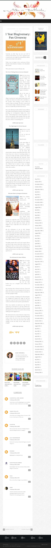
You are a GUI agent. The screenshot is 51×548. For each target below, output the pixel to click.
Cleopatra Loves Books (17, 398)
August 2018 (37, 233)
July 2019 (37, 210)
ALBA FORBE (23, 546)
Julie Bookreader (15, 437)
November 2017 (38, 256)
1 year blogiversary (11, 28)
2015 (17, 28)
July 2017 (37, 266)
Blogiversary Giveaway (24, 28)
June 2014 (37, 362)
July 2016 (37, 297)
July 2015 (37, 328)
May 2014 (37, 364)
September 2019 (38, 205)
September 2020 (38, 189)
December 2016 (38, 284)
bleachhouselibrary (16, 462)
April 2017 (37, 274)
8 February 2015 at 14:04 (15, 464)
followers (15, 540)
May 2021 (37, 179)
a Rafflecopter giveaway (17, 122)
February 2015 (38, 341)
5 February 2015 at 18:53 (14, 400)
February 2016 (38, 310)
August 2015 (37, 326)
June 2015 (37, 331)
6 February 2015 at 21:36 (14, 439)
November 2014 (38, 349)
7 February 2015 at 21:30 (14, 453)
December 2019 (38, 199)
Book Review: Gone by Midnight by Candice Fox (43, 84)
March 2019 (37, 220)
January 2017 (38, 282)
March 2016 (37, 308)
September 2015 (38, 323)
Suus (11, 476)
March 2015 (37, 339)
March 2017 (37, 277)
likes (7, 540)
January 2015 (38, 344)
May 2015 (37, 333)
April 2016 (37, 305)
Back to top (44, 544)
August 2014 (37, 357)
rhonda (12, 451)
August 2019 (37, 207)
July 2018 (37, 235)
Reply (29, 405)
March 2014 (37, 369)
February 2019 (38, 223)
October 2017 (38, 259)
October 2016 (38, 290)
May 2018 (37, 241)
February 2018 (38, 248)
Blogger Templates (20, 544)
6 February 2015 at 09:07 (15, 426)
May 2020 (37, 194)
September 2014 (38, 354)
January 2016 (38, 313)
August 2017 (37, 264)
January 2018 (38, 251)
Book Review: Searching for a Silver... (17, 384)
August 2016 (37, 295)
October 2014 (38, 351)
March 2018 (37, 246)
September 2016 (38, 292)
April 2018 (37, 243)
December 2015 (38, 315)
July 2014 (37, 359)
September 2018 (38, 230)
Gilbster (12, 424)
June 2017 (37, 269)
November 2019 (38, 202)
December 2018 (38, 228)
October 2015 (38, 320)
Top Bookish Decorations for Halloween (43, 77)
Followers (25, 540)
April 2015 (37, 336)
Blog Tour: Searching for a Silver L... (8, 384)
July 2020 (37, 192)
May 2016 (37, 302)
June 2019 (37, 212)
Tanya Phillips (14, 411)
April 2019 (37, 217)
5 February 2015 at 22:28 (15, 413)
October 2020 (38, 186)
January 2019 (38, 225)
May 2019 (37, 215)
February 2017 (38, 279)
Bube (11, 487)
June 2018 (37, 238)
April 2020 (37, 197)
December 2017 (38, 253)
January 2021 (38, 181)
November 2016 (38, 287)
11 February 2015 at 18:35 (15, 489)
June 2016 (37, 300)
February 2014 (38, 372)
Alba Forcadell (20, 352)
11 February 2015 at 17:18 (14, 477)
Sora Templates (11, 544)
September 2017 (38, 261)
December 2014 (38, 346)
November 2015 (38, 318)
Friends (33, 540)
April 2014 (37, 367)
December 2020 (38, 184)
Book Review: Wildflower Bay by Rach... (26, 384)
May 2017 (37, 272)
